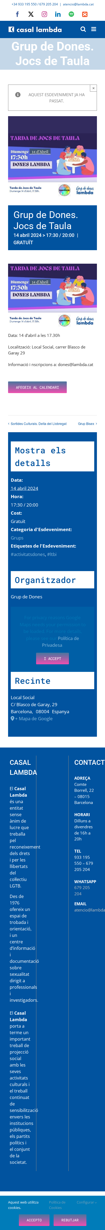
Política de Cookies (57, 1205)
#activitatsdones (28, 554)
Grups (17, 538)
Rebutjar (70, 1220)
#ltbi (52, 554)
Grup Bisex (86, 423)
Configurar (86, 1202)
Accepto (34, 1220)
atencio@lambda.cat (78, 4)
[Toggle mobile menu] (94, 29)
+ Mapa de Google (34, 718)
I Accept (52, 658)
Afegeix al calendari (37, 387)
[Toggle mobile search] (83, 29)
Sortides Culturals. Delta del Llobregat (38, 423)
